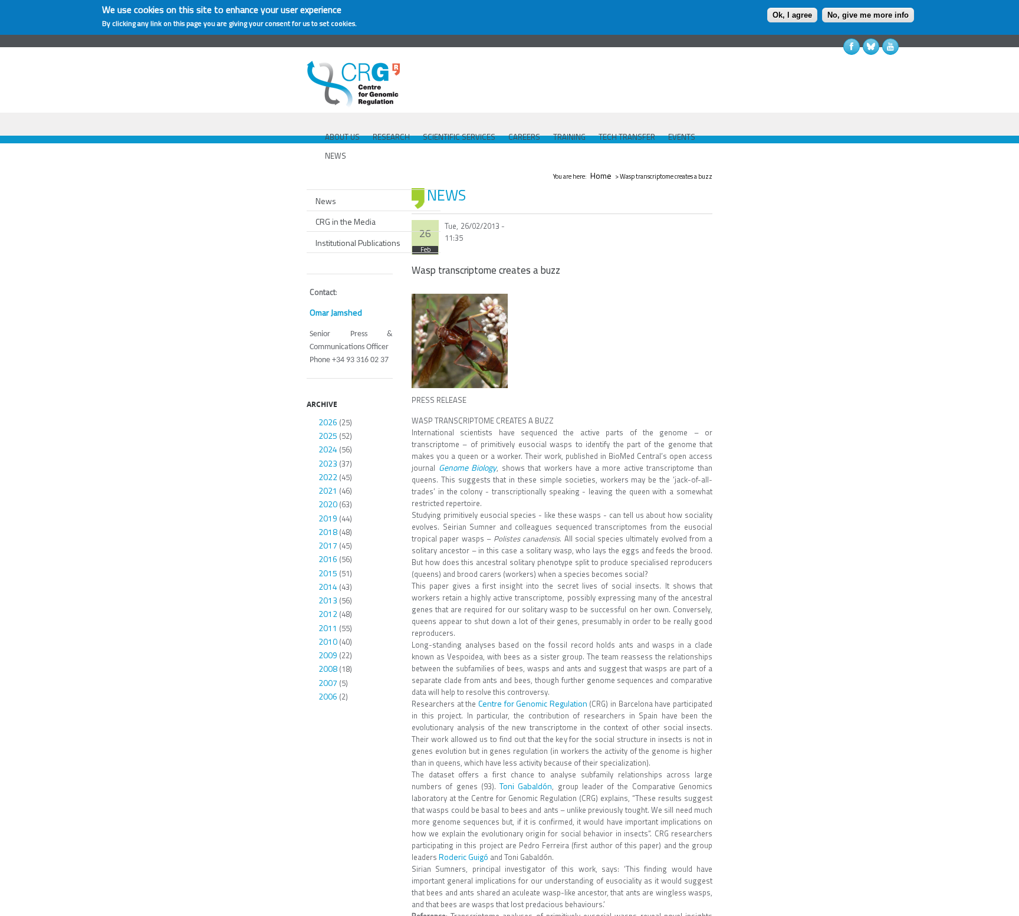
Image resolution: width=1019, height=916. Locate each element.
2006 (327, 696)
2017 (327, 545)
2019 (327, 518)
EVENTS (681, 137)
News (325, 201)
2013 (327, 600)
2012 (327, 614)
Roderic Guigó (463, 857)
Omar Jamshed (336, 312)
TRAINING (569, 137)
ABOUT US (342, 137)
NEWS (335, 156)
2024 (327, 449)
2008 (327, 668)
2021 (327, 490)
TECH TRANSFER (627, 137)
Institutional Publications (357, 243)
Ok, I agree (792, 15)
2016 (327, 559)
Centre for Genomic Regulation (532, 703)
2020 (327, 504)
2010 (327, 641)
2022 (327, 477)
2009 (327, 655)
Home (601, 175)
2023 (327, 463)
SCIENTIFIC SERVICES (459, 137)
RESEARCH (391, 137)
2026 (327, 422)
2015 (327, 573)
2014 (327, 586)
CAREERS (524, 137)
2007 (327, 683)
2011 (327, 628)
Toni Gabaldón (525, 786)
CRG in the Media (345, 221)
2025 (327, 435)
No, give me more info (868, 15)
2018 (327, 532)
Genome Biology (468, 467)
